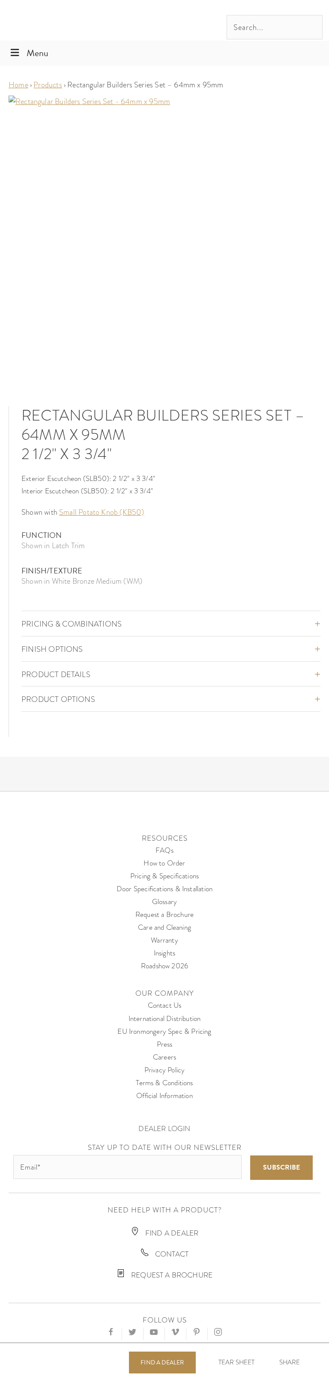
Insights (164, 953)
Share (289, 1362)
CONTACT (170, 1254)
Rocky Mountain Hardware (66, 20)
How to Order (164, 863)
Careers (164, 1057)
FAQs (164, 850)
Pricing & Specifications (164, 876)
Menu (37, 53)
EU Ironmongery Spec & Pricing (164, 1031)
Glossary (164, 902)
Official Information (164, 1096)
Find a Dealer (162, 1362)
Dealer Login (164, 1129)
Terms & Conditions (164, 1083)
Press (165, 1044)
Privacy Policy (164, 1070)
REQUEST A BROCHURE (170, 1275)
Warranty (164, 940)
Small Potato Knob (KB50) (101, 512)
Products (47, 84)
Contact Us (165, 1005)
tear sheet (236, 1362)
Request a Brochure (164, 914)
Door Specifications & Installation (164, 889)
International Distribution (165, 1019)
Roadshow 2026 (164, 966)
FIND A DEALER (171, 1233)
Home (18, 84)
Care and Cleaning (164, 927)
